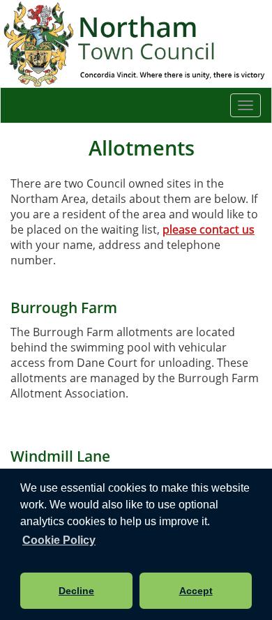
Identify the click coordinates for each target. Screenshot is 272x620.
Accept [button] (196, 590)
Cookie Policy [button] (59, 540)
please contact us (209, 229)
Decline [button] (76, 590)
